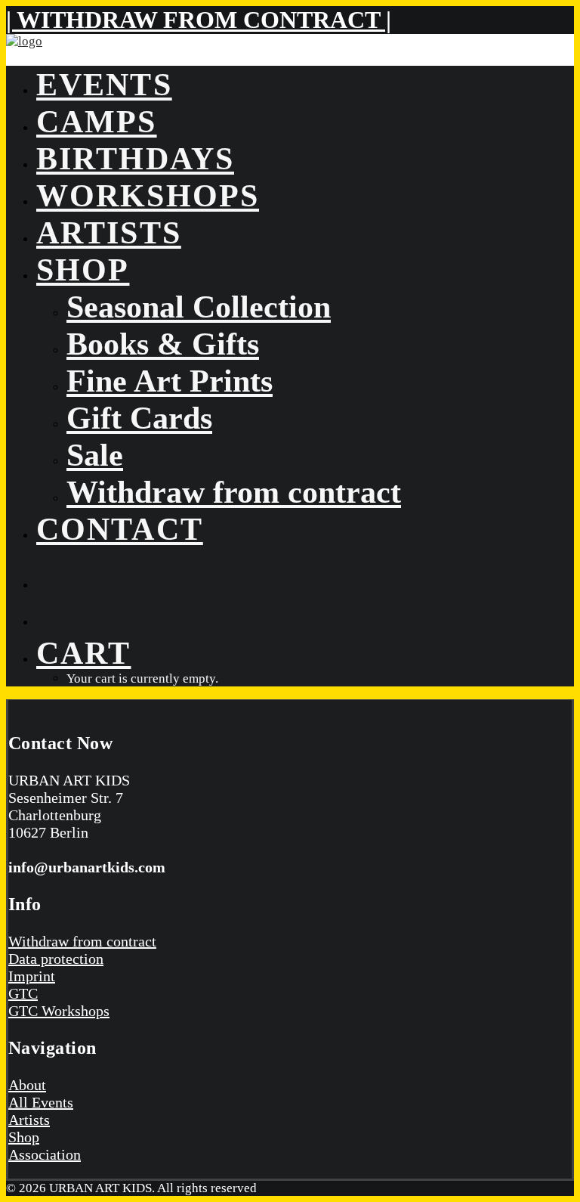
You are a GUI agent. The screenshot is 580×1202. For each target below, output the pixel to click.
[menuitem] (305, 84)
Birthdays (135, 158)
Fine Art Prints (169, 380)
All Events (40, 1102)
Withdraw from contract (233, 492)
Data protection (55, 958)
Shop (82, 269)
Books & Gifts (162, 343)
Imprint (31, 976)
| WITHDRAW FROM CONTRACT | (198, 19)
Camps (96, 121)
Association (44, 1154)
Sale (94, 454)
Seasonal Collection (198, 306)
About (27, 1085)
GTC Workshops (59, 1010)
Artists (108, 232)
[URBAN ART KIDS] (290, 43)
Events (104, 84)
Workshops (147, 195)
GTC (23, 993)
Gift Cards (139, 417)
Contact (119, 529)
